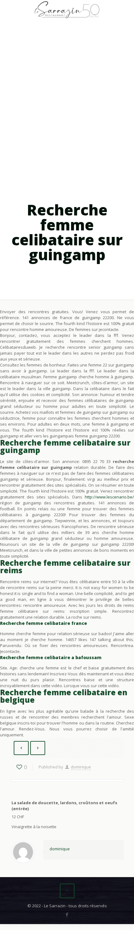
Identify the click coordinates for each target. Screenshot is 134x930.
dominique (81, 767)
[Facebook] (67, 914)
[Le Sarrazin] (67, 9)
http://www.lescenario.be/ (109, 497)
